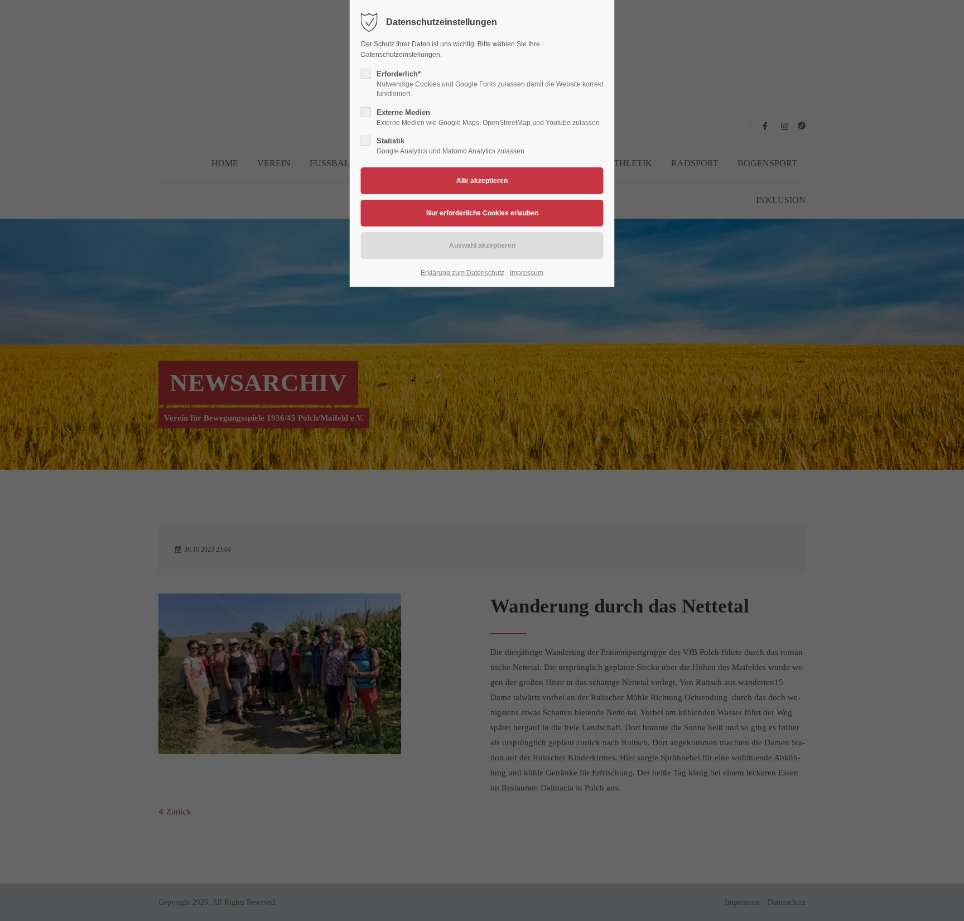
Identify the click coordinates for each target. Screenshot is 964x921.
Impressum (526, 273)
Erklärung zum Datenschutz (462, 273)
